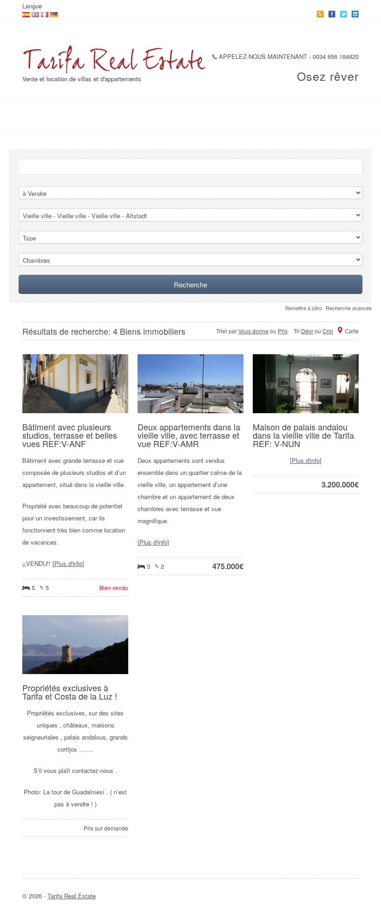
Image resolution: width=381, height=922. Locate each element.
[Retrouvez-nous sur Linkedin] (355, 14)
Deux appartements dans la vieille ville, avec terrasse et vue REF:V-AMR (189, 435)
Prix (283, 331)
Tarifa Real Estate (71, 895)
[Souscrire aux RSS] (320, 14)
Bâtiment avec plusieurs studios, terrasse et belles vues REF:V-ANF (69, 435)
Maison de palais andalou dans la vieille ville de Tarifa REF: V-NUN (303, 435)
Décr (307, 331)
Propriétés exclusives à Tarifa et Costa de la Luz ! (69, 692)
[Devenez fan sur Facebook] (331, 14)
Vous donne (253, 331)
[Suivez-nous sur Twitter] (343, 14)
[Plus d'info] (68, 563)
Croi (327, 331)
